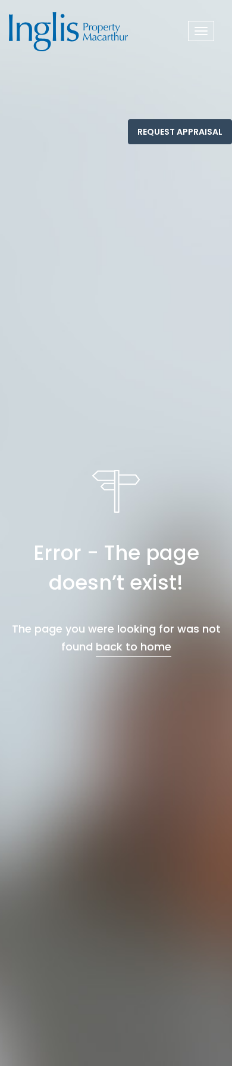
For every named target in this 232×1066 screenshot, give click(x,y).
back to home (133, 646)
